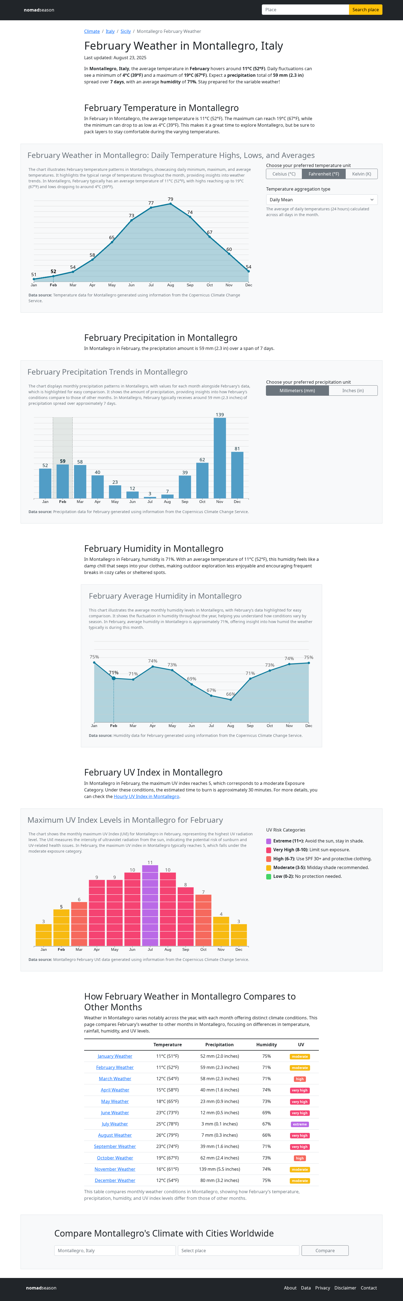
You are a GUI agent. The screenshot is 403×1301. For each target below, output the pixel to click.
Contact (369, 1288)
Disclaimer (345, 1288)
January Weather (115, 1056)
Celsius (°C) (284, 174)
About (290, 1288)
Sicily (126, 31)
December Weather (115, 1180)
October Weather (115, 1158)
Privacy (322, 1288)
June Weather (115, 1113)
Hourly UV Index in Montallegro (146, 796)
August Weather (115, 1135)
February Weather (115, 1067)
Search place (366, 10)
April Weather (115, 1090)
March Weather (115, 1079)
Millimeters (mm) (297, 391)
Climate (92, 31)
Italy (110, 31)
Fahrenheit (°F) (324, 174)
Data (306, 1288)
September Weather (115, 1146)
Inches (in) (353, 391)
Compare (325, 1251)
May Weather (115, 1101)
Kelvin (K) (361, 174)
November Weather (115, 1169)
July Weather (115, 1124)
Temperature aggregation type (298, 189)
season (39, 10)
